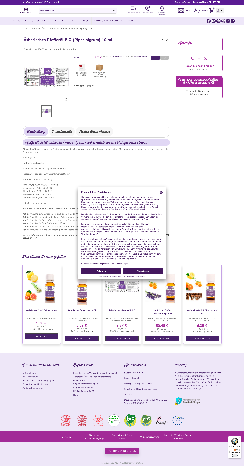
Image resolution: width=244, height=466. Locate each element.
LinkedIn (228, 21)
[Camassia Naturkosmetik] (26, 10)
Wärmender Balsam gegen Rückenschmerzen (199, 93)
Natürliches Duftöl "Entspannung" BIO (162, 312)
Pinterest (218, 21)
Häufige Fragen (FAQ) (83, 391)
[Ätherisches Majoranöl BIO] (122, 286)
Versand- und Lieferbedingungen (38, 380)
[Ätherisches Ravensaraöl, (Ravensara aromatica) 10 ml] (162, 40)
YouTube (214, 21)
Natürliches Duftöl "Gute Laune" (42, 310)
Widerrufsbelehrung (149, 436)
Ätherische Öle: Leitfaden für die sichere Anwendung (92, 378)
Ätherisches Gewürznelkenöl (82, 310)
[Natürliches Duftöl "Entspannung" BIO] (162, 286)
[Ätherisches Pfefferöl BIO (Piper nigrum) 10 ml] (66, 99)
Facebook (209, 21)
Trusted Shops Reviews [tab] (94, 131)
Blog (75, 395)
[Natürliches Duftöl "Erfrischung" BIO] (202, 286)
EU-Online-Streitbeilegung (35, 384)
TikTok (233, 21)
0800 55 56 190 (159, 399)
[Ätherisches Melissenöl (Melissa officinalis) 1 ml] (167, 40)
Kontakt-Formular (132, 378)
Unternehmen (29, 373)
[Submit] (114, 10)
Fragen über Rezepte (83, 387)
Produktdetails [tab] (62, 131)
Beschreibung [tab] (36, 131)
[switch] (235, 455)
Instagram (223, 21)
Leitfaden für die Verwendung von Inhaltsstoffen (96, 373)
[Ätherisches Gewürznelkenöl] (82, 286)
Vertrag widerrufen (122, 451)
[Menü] (239, 438)
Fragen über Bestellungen (85, 383)
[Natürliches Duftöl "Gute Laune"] (41, 286)
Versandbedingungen (140, 56)
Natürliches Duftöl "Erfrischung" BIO (202, 312)
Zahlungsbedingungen (33, 388)
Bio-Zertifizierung (30, 376)
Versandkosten (117, 56)
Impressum (66, 436)
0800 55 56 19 (140, 403)
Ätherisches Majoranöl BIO (122, 310)
